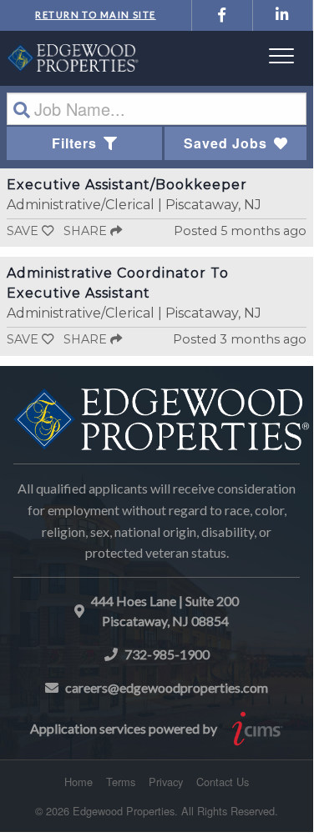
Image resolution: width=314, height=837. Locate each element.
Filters (74, 143)
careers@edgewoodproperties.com (166, 687)
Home (78, 781)
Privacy (166, 781)
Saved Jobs (225, 143)
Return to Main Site (95, 14)
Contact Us (222, 781)
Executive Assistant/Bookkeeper (127, 185)
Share (86, 230)
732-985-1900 (167, 654)
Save (22, 231)
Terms (120, 781)
